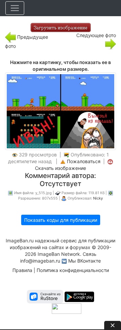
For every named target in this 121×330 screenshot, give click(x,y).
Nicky (98, 198)
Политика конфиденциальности (73, 270)
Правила (22, 270)
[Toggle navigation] (14, 8)
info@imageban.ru (40, 261)
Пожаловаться (83, 161)
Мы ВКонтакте (84, 261)
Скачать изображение (60, 168)
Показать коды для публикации (60, 220)
